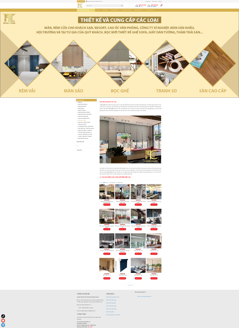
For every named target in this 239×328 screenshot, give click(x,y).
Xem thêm (130, 285)
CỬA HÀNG (147, 1)
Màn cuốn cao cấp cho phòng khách (154, 202)
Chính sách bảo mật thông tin (113, 314)
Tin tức (98, 10)
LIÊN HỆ (160, 1)
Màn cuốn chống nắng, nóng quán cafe (154, 226)
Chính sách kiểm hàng (111, 300)
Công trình (105, 10)
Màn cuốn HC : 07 (107, 275)
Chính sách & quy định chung (112, 297)
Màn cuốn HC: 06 (122, 275)
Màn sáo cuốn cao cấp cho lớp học (122, 226)
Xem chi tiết (106, 204)
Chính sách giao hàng (111, 306)
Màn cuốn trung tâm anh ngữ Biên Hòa (122, 251)
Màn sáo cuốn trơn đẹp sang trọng (138, 226)
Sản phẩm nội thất (138, 10)
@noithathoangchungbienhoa (144, 296)
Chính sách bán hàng (111, 303)
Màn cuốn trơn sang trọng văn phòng (107, 226)
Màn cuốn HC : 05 (138, 275)
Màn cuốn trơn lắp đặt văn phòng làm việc (107, 202)
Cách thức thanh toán (111, 309)
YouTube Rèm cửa (114, 10)
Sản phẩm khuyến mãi (127, 10)
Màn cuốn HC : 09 (138, 250)
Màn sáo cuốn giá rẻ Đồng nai (107, 250)
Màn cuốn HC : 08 (154, 250)
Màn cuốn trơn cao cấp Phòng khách (138, 202)
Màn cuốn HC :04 (154, 275)
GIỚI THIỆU (154, 1)
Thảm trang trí (149, 10)
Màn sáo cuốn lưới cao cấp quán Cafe (122, 202)
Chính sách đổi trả (110, 311)
